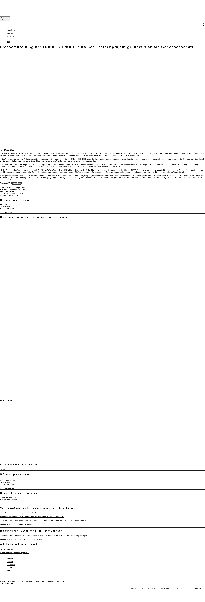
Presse (23, 187)
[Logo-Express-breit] (16, 339)
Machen (10, 33)
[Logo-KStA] (16, 263)
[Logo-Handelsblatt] (16, 243)
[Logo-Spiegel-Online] (16, 223)
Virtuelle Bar (11, 30)
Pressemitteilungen (7, 189)
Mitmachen (11, 36)
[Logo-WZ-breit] (16, 355)
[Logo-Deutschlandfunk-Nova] (15, 257)
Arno (2, 187)
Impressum (198, 589)
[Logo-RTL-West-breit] (16, 320)
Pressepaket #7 (5, 183)
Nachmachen (12, 39)
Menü (5, 19)
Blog (8, 42)
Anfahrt (2, 504)
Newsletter (137, 589)
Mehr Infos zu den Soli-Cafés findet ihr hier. (16, 524)
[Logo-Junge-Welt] (16, 236)
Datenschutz (181, 589)
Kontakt (165, 589)
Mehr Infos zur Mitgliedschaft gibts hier (14, 553)
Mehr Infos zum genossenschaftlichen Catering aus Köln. (21, 539)
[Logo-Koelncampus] (16, 279)
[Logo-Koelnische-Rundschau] (16, 270)
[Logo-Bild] (16, 394)
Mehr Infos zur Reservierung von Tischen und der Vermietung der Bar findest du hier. (32, 517)
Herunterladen (16, 183)
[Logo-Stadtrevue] (16, 251)
